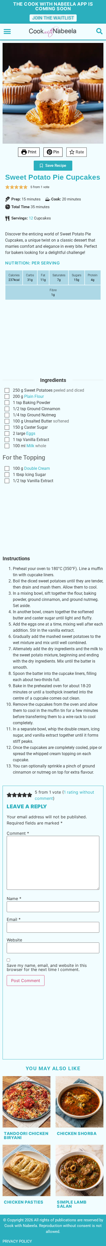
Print (31, 152)
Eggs (30, 433)
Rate (79, 152)
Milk (30, 445)
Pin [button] (55, 152)
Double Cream (37, 468)
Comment (18, 833)
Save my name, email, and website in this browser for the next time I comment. (47, 967)
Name (14, 898)
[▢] (8, 390)
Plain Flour (34, 396)
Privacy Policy (17, 1241)
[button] (7, 32)
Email (14, 919)
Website (14, 940)
